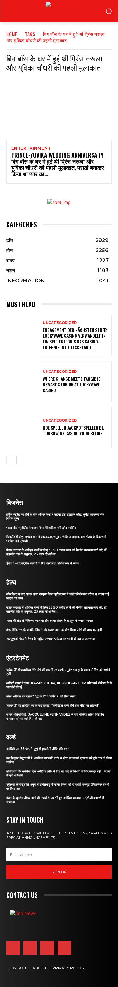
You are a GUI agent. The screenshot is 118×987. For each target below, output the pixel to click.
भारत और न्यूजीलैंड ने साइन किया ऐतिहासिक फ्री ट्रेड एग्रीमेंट (41, 528)
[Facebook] (13, 948)
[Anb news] (46, 11)
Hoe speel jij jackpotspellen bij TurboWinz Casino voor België (73, 430)
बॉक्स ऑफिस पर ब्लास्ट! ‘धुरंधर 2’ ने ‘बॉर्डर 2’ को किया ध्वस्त (41, 696)
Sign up (59, 872)
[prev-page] (10, 460)
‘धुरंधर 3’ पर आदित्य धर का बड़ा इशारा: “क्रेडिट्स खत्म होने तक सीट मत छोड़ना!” (52, 705)
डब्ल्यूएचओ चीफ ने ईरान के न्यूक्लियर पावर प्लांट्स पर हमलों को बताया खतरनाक (50, 639)
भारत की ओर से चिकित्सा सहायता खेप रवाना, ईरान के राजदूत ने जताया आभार (49, 621)
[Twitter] (47, 948)
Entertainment (31, 148)
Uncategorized (60, 323)
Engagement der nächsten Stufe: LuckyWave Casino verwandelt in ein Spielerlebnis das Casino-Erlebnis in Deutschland (75, 338)
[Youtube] (64, 948)
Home (11, 34)
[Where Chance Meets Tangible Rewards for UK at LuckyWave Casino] (22, 381)
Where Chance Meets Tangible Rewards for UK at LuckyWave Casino (71, 384)
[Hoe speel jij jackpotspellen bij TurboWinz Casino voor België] (22, 427)
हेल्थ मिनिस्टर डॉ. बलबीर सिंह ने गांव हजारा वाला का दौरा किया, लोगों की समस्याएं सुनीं (54, 630)
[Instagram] (30, 948)
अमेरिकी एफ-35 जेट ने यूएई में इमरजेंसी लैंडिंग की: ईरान (37, 749)
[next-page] (20, 460)
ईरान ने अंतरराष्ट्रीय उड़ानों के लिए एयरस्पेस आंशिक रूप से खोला (42, 563)
